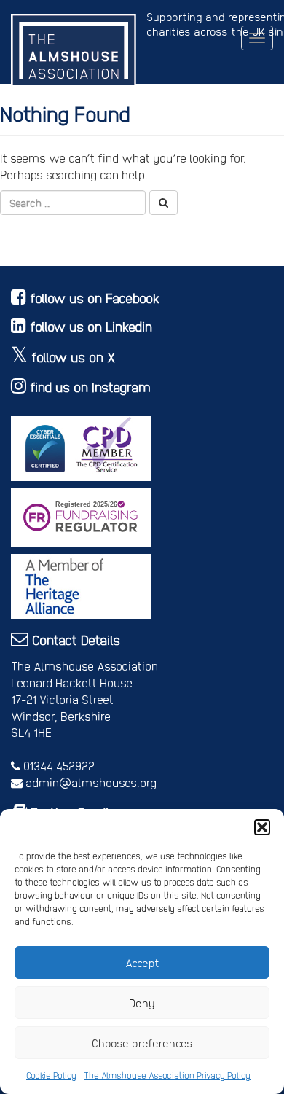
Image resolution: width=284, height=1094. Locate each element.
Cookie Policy (51, 1075)
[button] (262, 827)
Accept (142, 962)
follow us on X (73, 356)
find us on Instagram (90, 386)
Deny (142, 1002)
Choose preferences (142, 1043)
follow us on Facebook (95, 297)
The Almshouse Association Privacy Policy (167, 1075)
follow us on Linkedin (91, 326)
